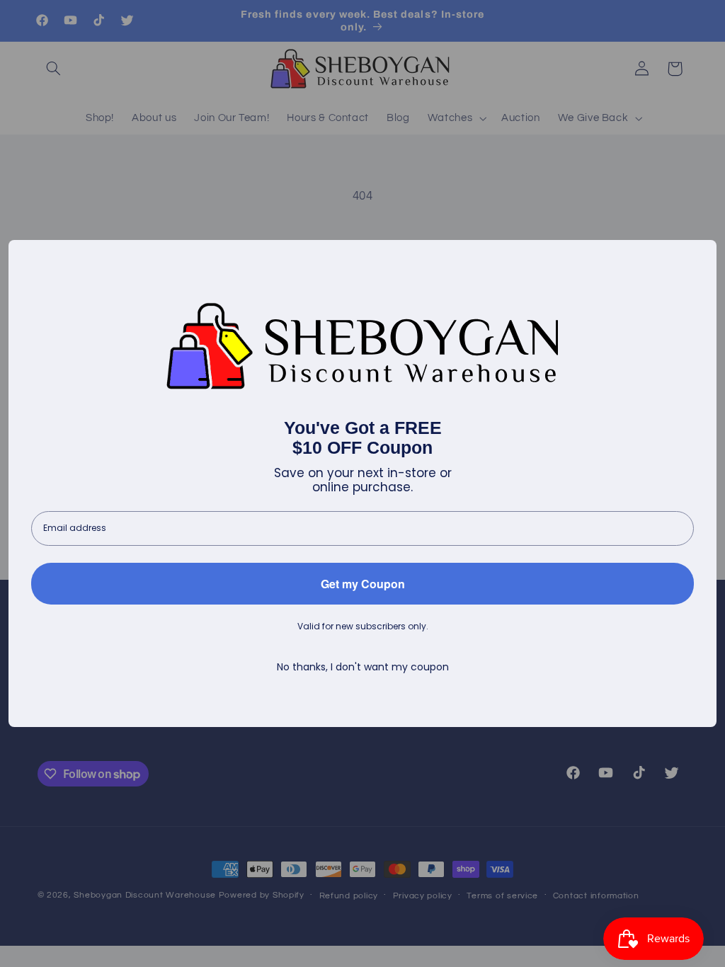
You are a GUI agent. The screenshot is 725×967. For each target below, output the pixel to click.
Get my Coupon (362, 584)
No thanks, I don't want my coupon (363, 667)
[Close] (700, 257)
